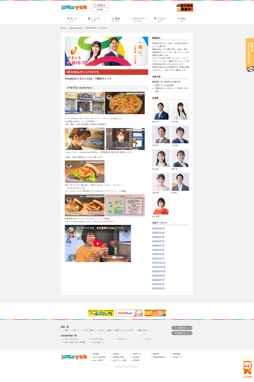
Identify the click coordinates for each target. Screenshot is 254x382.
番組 (116, 19)
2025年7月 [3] (158, 284)
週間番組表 (101, 5)
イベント (161, 19)
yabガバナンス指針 (120, 360)
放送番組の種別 (118, 357)
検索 (101, 9)
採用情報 (116, 354)
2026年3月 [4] (158, 249)
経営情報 (136, 360)
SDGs (183, 19)
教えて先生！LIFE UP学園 (75, 342)
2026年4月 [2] (158, 245)
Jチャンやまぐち (75, 28)
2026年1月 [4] (158, 258)
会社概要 (96, 354)
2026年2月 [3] (158, 254)
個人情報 (136, 357)
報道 (66, 330)
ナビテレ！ (148, 339)
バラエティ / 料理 (104, 330)
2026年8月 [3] (158, 228)
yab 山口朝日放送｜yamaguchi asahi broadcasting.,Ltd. (74, 7)
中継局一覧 (137, 354)
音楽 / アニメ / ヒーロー (124, 330)
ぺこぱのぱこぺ (97, 342)
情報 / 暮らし (143, 330)
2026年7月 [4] (158, 232)
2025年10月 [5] (158, 271)
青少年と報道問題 (99, 357)
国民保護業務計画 (159, 357)
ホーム (73, 19)
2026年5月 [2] (158, 241)
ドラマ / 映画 (88, 330)
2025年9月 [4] (158, 275)
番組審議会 (177, 354)
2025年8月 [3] (158, 280)
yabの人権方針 (98, 360)
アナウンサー (139, 19)
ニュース (95, 19)
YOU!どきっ (122, 339)
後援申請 (181, 328)
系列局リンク (178, 357)
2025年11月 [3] (158, 267)
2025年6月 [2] (158, 288)
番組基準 (156, 354)
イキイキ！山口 (97, 339)
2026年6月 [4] (158, 237)
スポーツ (75, 330)
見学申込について (182, 333)
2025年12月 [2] (158, 262)
